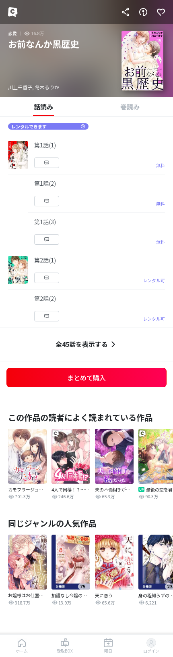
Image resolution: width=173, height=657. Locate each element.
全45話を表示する (82, 344)
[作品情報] (143, 12)
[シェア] (125, 12)
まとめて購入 (86, 377)
